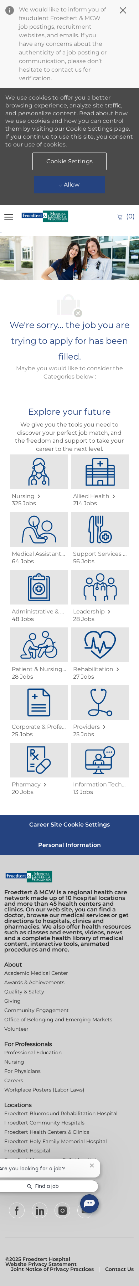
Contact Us (119, 1269)
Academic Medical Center (36, 973)
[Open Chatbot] (89, 1203)
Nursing (14, 1062)
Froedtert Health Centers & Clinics (46, 1132)
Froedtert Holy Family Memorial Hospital (55, 1141)
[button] (69, 161)
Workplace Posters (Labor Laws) (44, 1090)
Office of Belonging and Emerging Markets (58, 1019)
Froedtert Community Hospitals (44, 1123)
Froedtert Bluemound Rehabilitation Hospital (61, 1113)
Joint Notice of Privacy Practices (52, 1269)
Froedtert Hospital (27, 1150)
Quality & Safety (24, 991)
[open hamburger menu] (8, 216)
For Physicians (22, 1071)
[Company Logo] (47, 216)
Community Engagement (36, 1010)
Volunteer (16, 1029)
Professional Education (33, 1052)
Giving (12, 1001)
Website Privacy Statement (41, 1264)
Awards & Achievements (34, 982)
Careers (13, 1080)
